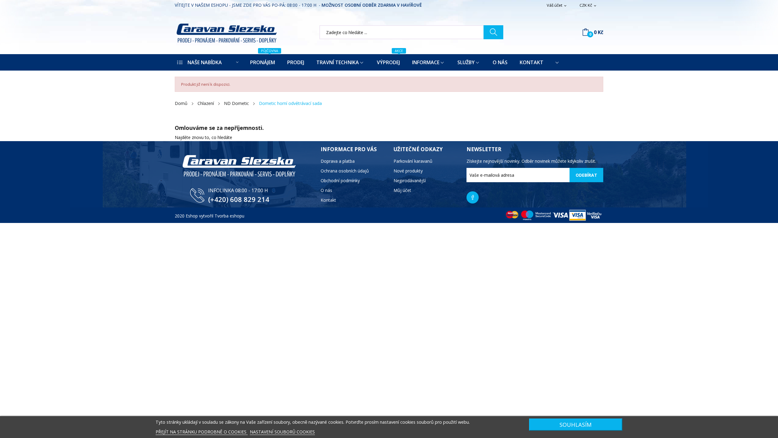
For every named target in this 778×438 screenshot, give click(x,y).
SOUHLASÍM (575, 424)
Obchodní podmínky (340, 180)
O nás (326, 190)
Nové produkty (408, 171)
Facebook (472, 197)
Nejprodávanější (410, 180)
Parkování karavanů (413, 161)
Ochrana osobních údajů (345, 171)
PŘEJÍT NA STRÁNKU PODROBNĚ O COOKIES (202, 432)
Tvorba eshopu (229, 216)
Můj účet (402, 190)
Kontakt (328, 200)
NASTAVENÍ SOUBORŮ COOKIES (282, 432)
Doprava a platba (338, 161)
